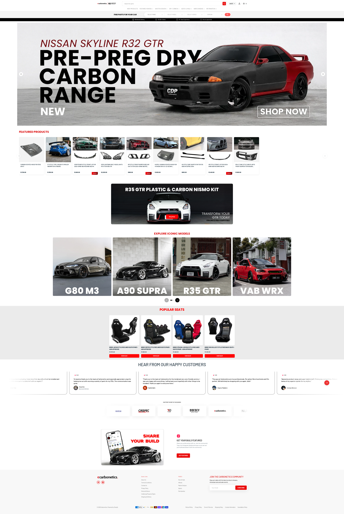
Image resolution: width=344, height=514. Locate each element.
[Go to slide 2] (173, 300)
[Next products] (325, 156)
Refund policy (189, 507)
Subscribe (241, 487)
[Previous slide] (21, 74)
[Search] (224, 3)
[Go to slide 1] (171, 300)
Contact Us (144, 485)
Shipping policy (219, 507)
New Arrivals (181, 480)
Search (227, 14)
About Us (143, 480)
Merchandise (181, 491)
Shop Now (172, 216)
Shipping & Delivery (146, 497)
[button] (239, 4)
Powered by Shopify (113, 507)
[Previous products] (19, 156)
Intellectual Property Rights (148, 494)
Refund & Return (145, 491)
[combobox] (174, 3)
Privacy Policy (144, 488)
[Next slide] (323, 74)
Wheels (180, 482)
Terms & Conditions (146, 482)
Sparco (180, 488)
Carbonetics (104, 507)
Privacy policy (198, 507)
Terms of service (208, 507)
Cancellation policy (242, 507)
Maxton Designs (182, 485)
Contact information (230, 507)
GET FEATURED (183, 455)
